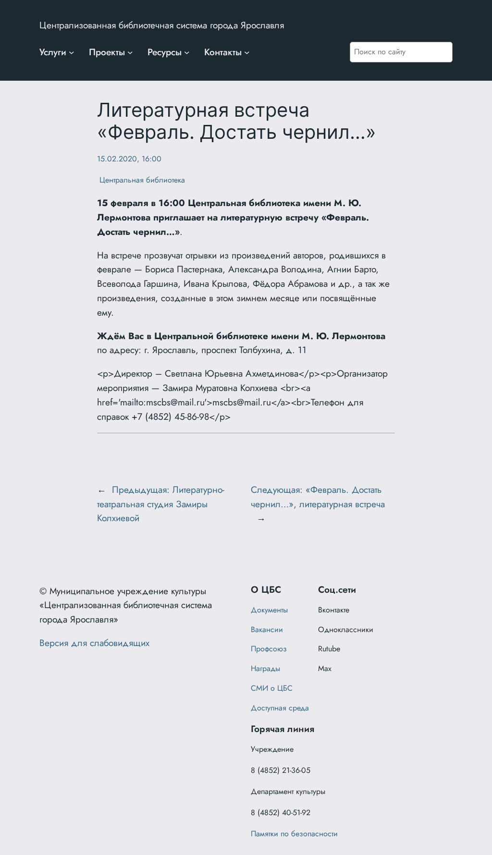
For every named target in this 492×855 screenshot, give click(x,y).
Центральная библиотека (141, 179)
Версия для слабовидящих (94, 642)
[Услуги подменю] (71, 52)
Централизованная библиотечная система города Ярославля (161, 25)
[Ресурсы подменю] (187, 52)
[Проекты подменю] (130, 52)
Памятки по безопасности (294, 833)
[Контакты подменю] (247, 52)
